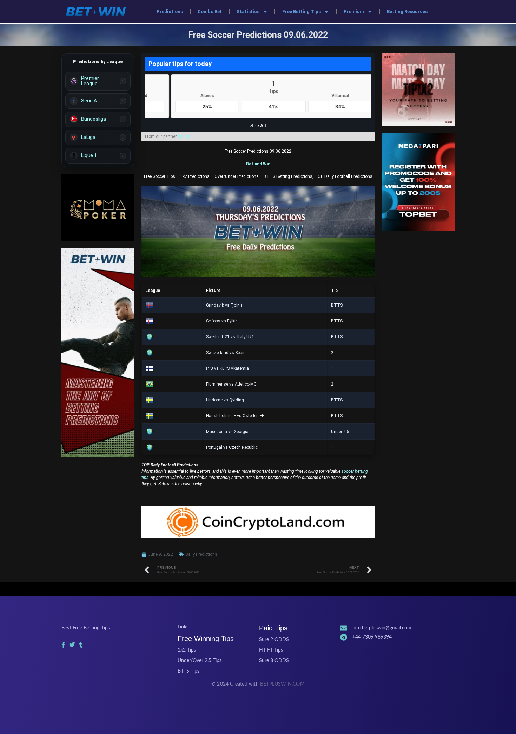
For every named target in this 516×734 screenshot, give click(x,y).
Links (183, 627)
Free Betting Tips (301, 11)
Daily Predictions (201, 554)
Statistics (248, 11)
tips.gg (184, 136)
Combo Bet (210, 11)
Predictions (170, 11)
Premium (354, 11)
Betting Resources (407, 11)
